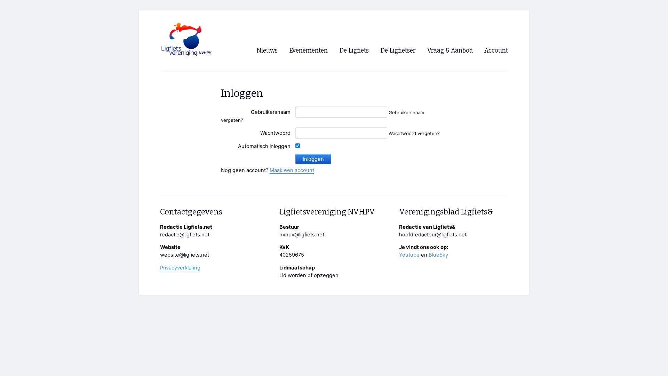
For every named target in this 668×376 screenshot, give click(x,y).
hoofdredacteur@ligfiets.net (433, 235)
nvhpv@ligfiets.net (301, 235)
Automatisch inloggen (264, 146)
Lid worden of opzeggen (309, 275)
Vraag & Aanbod (450, 50)
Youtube (409, 255)
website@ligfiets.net (184, 255)
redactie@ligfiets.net (184, 235)
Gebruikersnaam (271, 112)
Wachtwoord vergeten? (414, 133)
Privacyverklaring (180, 268)
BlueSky (438, 255)
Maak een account (292, 170)
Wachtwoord (275, 133)
